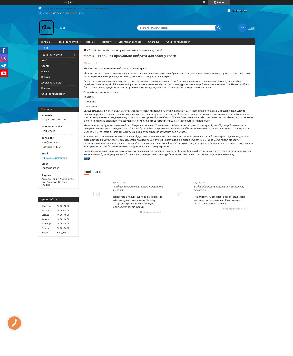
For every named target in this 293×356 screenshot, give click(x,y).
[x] (88, 159)
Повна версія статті (150, 212)
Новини (45, 88)
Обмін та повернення (178, 42)
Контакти (107, 42)
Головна (45, 42)
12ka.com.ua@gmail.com (54, 158)
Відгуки (45, 77)
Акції (44, 60)
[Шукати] (218, 27)
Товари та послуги (67, 42)
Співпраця (153, 42)
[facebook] (85, 159)
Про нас (90, 42)
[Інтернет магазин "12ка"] (46, 27)
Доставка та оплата (130, 42)
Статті (45, 66)
